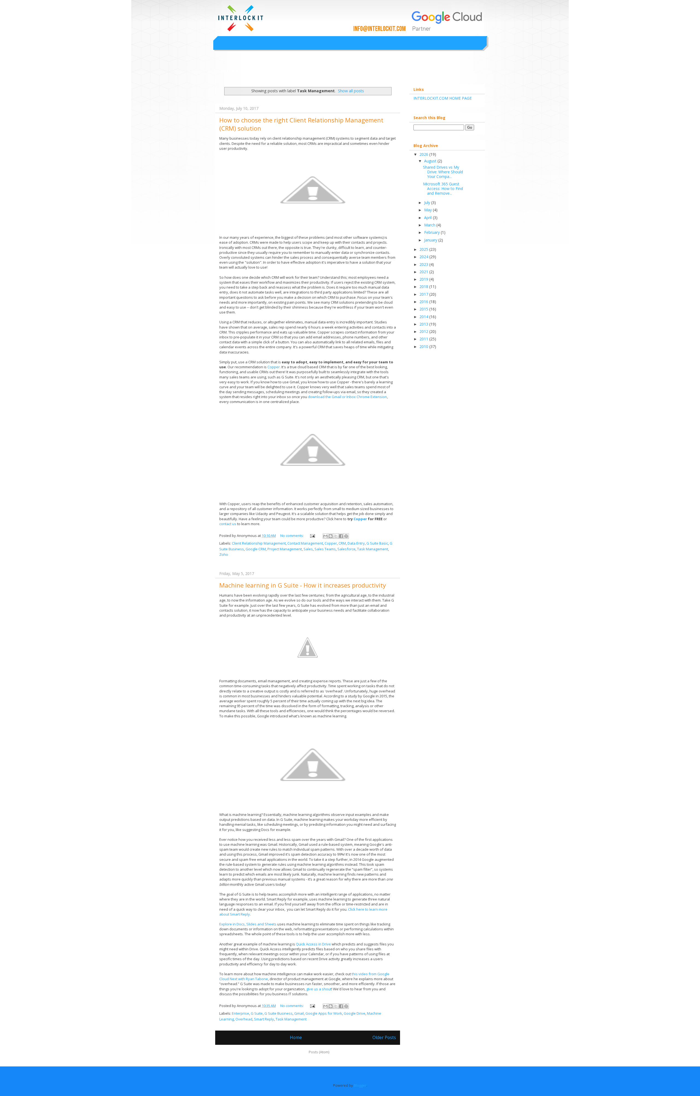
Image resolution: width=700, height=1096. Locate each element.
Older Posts (384, 1037)
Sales (308, 548)
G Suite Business (278, 1013)
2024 (424, 256)
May (428, 209)
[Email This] (325, 536)
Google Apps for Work (323, 1013)
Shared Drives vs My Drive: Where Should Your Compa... (443, 172)
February (432, 232)
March (430, 225)
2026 (424, 154)
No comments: (292, 535)
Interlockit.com (236, 71)
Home (296, 1037)
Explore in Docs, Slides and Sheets (247, 924)
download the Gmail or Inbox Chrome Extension (347, 396)
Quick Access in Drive (313, 944)
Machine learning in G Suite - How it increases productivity (302, 585)
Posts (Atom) (319, 1051)
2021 (424, 271)
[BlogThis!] (330, 536)
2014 (424, 316)
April (428, 217)
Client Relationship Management (259, 543)
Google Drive (354, 1013)
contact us (227, 523)
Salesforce (346, 548)
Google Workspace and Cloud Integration (321, 12)
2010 (424, 346)
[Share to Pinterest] (346, 536)
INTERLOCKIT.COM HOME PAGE (442, 98)
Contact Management (305, 543)
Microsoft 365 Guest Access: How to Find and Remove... (443, 188)
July (427, 202)
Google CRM (256, 548)
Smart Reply (264, 1019)
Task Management (372, 548)
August (431, 160)
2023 (424, 264)
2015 (424, 309)
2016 (424, 301)
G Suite (257, 1013)
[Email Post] (312, 535)
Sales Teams (325, 548)
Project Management (284, 548)
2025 (424, 249)
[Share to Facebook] (341, 536)
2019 (424, 279)
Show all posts (351, 90)
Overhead (243, 1019)
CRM (342, 543)
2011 (424, 338)
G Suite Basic (377, 543)
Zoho (223, 554)
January (431, 240)
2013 (424, 324)
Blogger (360, 1085)
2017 (424, 294)
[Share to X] (336, 536)
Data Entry (356, 543)
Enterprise (240, 1013)
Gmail (299, 1013)
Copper (273, 366)
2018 (424, 286)
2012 (424, 331)
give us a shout (318, 988)
